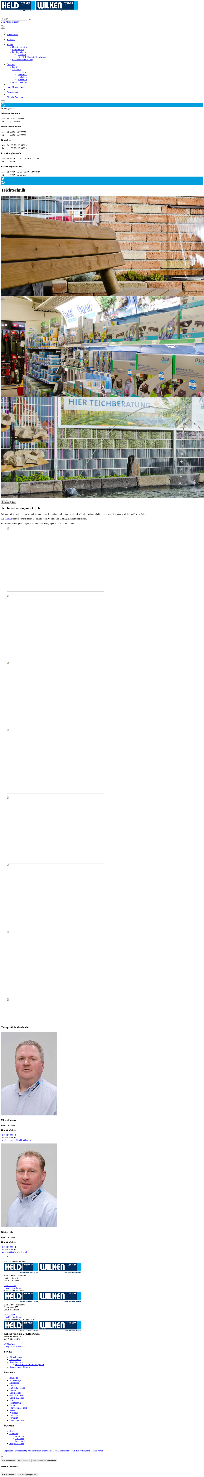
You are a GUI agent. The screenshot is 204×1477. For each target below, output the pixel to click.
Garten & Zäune (16, 1398)
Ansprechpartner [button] (19, 82)
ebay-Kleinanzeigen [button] (15, 87)
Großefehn (19, 1438)
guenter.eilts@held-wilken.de (14, 1252)
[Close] (2, 1456)
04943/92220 (10, 1285)
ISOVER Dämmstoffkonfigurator (29, 1364)
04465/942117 (10, 1344)
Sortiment (13, 1418)
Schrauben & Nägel (18, 1408)
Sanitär (12, 1410)
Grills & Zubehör (17, 1395)
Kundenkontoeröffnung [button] (22, 59)
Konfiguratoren (16, 1362)
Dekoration (14, 1383)
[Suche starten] (29, 19)
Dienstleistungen (16, 1357)
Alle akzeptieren (8, 1461)
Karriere (13, 1431)
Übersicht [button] (22, 54)
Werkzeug (13, 1413)
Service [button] (10, 44)
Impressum (8, 1451)
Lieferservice (15, 1359)
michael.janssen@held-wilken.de (16, 1140)
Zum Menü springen (10, 22)
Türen (12, 1405)
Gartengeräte (15, 1393)
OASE (8, 519)
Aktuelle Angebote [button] (15, 97)
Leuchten (13, 1415)
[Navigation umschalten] (2, 25)
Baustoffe (13, 1378)
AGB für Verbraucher (80, 1451)
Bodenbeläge (15, 1380)
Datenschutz (20, 1451)
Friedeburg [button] (22, 79)
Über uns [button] (11, 64)
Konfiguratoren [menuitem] (19, 52)
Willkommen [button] (12, 34)
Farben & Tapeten (17, 1388)
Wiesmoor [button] (22, 74)
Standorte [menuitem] (16, 69)
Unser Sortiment (16, 1420)
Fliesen (12, 1390)
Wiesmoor (19, 1436)
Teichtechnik (15, 1403)
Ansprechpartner (16, 1443)
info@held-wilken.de (13, 1288)
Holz (11, 1400)
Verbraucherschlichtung (37, 1451)
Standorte (13, 1433)
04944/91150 (9, 1315)
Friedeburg (20, 1441)
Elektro (12, 1385)
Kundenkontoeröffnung (19, 1367)
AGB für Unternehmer (59, 1451)
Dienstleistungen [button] (19, 47)
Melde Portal (97, 1451)
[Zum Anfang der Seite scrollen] (2, 1458)
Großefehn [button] (22, 77)
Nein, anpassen (24, 1461)
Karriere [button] (15, 67)
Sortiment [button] (11, 39)
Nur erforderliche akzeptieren (44, 1461)
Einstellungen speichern (27, 1474)
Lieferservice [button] (18, 49)
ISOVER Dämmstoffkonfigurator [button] (32, 57)
